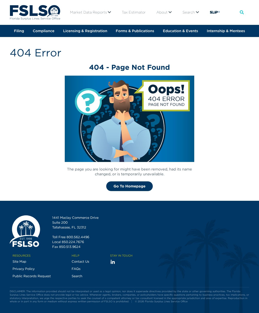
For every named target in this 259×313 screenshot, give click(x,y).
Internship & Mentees (226, 31)
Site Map (19, 261)
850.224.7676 (73, 242)
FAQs (76, 269)
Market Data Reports (89, 12)
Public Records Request (32, 276)
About (162, 12)
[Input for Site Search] (241, 12)
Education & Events (180, 31)
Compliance (43, 31)
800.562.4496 (78, 237)
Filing (19, 31)
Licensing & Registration (85, 31)
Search (189, 12)
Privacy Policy (24, 269)
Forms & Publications (135, 31)
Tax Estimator (134, 12)
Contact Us (80, 261)
